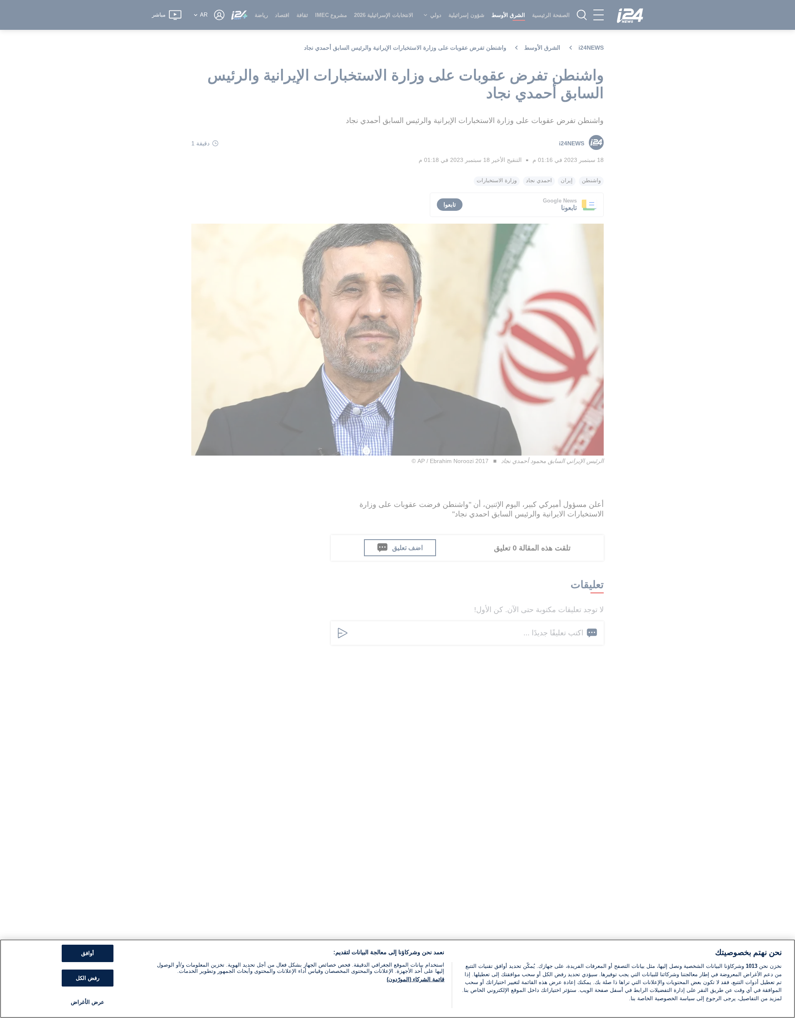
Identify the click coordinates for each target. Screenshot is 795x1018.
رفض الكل (87, 978)
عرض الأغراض (87, 1002)
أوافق (87, 953)
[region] (397, 978)
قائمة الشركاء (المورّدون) (415, 979)
